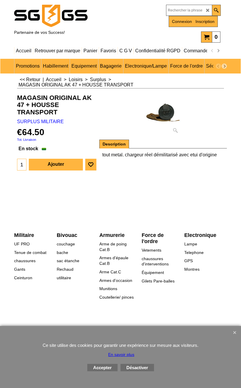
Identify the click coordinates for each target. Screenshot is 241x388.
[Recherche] (216, 10)
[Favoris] (90, 164)
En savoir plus (121, 354)
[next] (218, 50)
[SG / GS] (65, 16)
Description (114, 144)
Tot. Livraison (26, 139)
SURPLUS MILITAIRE (40, 121)
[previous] (212, 50)
